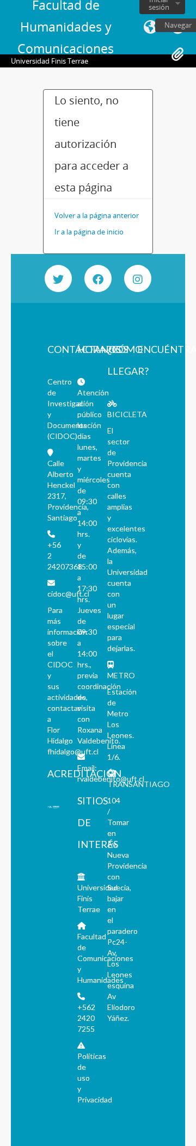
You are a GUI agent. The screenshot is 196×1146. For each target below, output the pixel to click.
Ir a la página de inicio (89, 232)
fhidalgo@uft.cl (73, 751)
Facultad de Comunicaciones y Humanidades (105, 958)
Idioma (150, 27)
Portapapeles (177, 54)
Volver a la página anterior (96, 215)
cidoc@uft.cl (68, 593)
